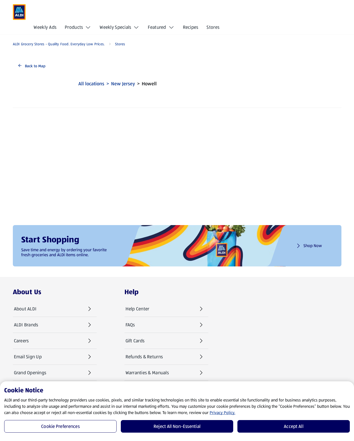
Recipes (190, 27)
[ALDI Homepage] (19, 12)
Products (74, 27)
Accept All (293, 426)
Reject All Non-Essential (177, 426)
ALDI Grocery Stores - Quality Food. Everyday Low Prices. (59, 44)
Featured (157, 27)
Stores (212, 27)
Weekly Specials (115, 27)
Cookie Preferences (60, 426)
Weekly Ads (45, 27)
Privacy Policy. (222, 413)
